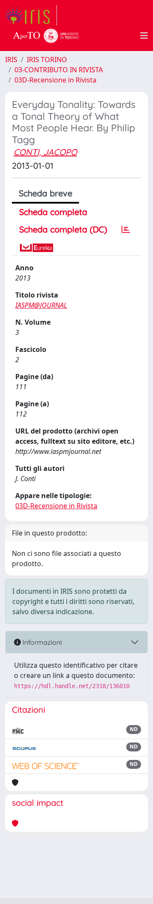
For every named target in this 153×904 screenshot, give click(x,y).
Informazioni (41, 642)
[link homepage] (31, 15)
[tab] (125, 229)
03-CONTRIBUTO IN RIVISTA (58, 69)
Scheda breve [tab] (45, 193)
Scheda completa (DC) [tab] (63, 229)
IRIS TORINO (47, 59)
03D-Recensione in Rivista (55, 80)
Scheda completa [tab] (53, 212)
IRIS (11, 59)
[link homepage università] (46, 36)
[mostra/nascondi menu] (144, 35)
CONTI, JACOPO (45, 152)
